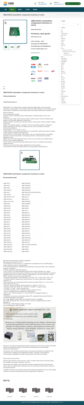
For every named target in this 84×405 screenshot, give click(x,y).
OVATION (63, 78)
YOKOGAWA (63, 102)
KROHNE (63, 63)
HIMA (62, 56)
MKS (62, 66)
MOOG (62, 68)
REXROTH (63, 83)
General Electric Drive (68, 55)
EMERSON (63, 38)
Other (62, 76)
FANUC (62, 43)
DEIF (62, 36)
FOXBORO (63, 45)
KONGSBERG (64, 61)
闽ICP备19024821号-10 (55, 402)
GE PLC (62, 48)
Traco (62, 89)
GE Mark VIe (66, 53)
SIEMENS (63, 88)
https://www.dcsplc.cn (35, 52)
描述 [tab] (4, 88)
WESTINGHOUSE (64, 96)
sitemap (61, 402)
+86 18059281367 (42, 4)
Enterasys (63, 40)
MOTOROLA (63, 73)
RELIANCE (63, 81)
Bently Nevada (64, 35)
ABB (35, 60)
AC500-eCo (9, 396)
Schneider (63, 86)
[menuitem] (5, 9)
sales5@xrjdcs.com (59, 4)
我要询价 (35, 58)
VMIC (62, 94)
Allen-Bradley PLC (64, 33)
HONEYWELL (63, 58)
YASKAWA (63, 101)
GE (61, 46)
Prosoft (62, 79)
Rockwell (62, 84)
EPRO (62, 41)
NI (61, 74)
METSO (62, 64)
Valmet (62, 92)
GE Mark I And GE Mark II (67, 50)
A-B (61, 30)
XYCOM (62, 99)
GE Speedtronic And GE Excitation (69, 51)
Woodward (63, 97)
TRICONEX (63, 91)
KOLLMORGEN (64, 59)
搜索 (77, 24)
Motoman (63, 71)
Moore (62, 69)
